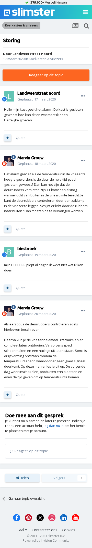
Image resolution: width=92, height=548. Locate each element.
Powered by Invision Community (46, 540)
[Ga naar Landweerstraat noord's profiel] (9, 96)
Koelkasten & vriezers (46, 58)
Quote (21, 137)
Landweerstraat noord (32, 53)
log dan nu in (54, 425)
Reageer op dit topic (46, 75)
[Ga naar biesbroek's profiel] (9, 252)
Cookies (68, 529)
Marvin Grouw (30, 157)
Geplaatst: (36, 99)
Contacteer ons (44, 529)
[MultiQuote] (7, 137)
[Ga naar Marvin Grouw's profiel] (9, 161)
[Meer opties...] (83, 96)
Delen (24, 477)
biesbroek (27, 248)
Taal (21, 529)
